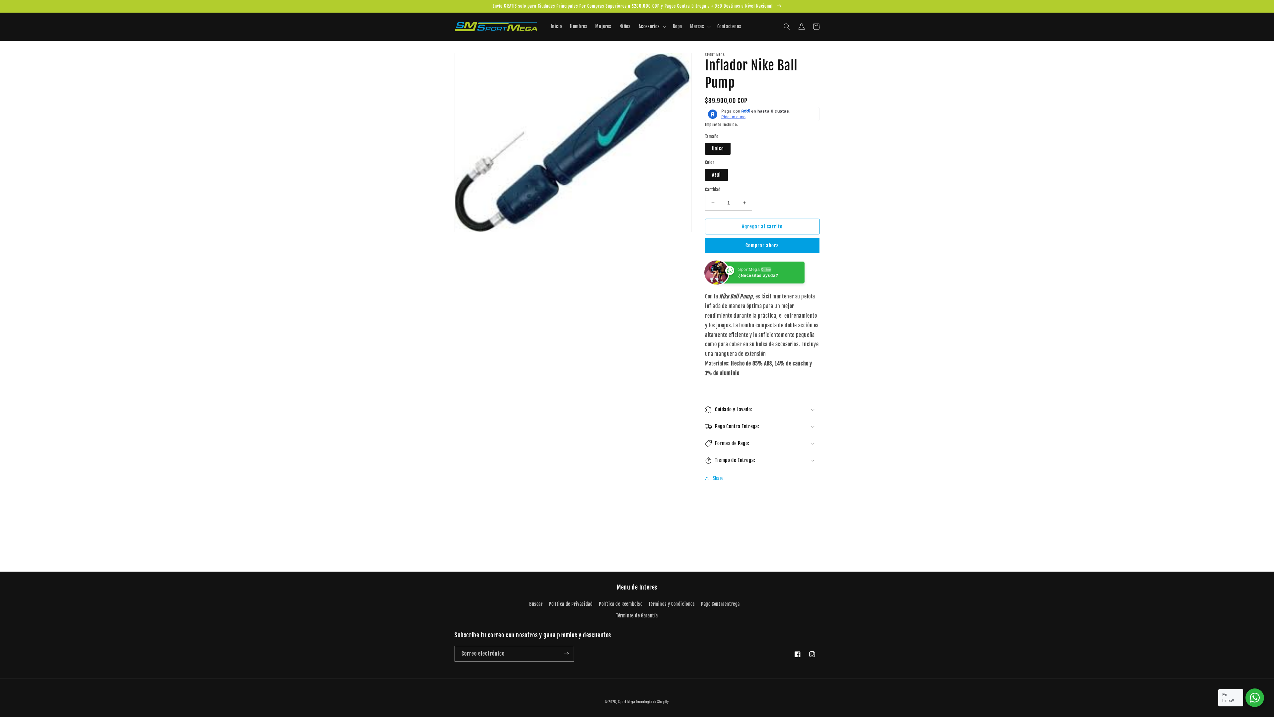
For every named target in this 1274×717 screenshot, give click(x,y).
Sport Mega (626, 702)
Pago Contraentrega (720, 604)
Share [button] (718, 478)
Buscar (536, 604)
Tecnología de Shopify (652, 702)
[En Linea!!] (1254, 697)
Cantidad (712, 189)
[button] (652, 27)
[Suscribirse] (566, 654)
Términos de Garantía (637, 615)
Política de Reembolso (621, 604)
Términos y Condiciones (672, 604)
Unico (718, 148)
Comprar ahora (762, 245)
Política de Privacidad (571, 604)
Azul (716, 175)
